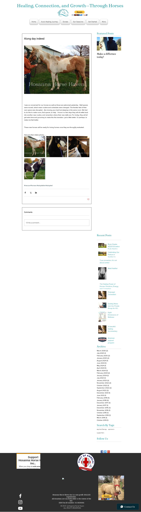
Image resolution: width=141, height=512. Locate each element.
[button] (79, 13)
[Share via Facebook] (25, 193)
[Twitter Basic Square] (105, 451)
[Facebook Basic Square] (102, 451)
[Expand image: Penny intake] (34, 146)
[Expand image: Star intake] (56, 146)
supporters (100, 433)
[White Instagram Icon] (20, 502)
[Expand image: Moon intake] (34, 168)
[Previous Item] (100, 43)
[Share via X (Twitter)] (31, 193)
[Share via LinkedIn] (36, 193)
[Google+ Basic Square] (108, 451)
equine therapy (102, 429)
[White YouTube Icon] (20, 508)
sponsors (111, 429)
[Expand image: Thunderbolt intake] (78, 146)
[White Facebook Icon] (20, 496)
